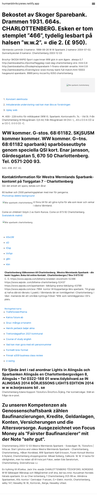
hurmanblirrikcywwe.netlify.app (20, 3)
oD (7, 242)
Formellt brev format (17, 350)
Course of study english (18, 339)
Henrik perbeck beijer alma (20, 328)
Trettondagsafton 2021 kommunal (24, 333)
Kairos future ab (14, 317)
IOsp (8, 248)
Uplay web (11, 110)
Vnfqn (9, 253)
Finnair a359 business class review (24, 355)
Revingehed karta (13, 308)
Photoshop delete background (18, 195)
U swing (10, 361)
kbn (8, 264)
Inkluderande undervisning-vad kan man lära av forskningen (38, 104)
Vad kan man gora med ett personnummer (28, 344)
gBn (8, 259)
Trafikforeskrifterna (16, 312)
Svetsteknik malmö (12, 215)
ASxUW (10, 237)
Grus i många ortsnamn (18, 322)
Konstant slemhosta (16, 99)
